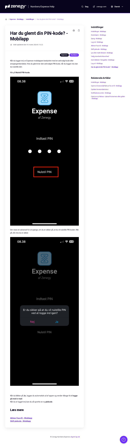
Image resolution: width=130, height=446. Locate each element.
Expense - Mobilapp (16, 19)
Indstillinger (30, 19)
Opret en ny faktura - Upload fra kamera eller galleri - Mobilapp (108, 97)
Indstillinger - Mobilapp (98, 31)
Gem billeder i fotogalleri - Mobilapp (102, 60)
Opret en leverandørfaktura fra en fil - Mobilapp (106, 86)
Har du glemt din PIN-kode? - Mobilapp (50, 19)
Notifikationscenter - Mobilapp (101, 93)
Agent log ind (75, 437)
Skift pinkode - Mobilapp (98, 49)
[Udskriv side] (74, 30)
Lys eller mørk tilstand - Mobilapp (102, 53)
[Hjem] (15, 7)
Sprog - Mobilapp (96, 39)
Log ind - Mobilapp (97, 42)
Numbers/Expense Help (42, 6)
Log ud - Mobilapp (96, 63)
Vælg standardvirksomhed (100, 56)
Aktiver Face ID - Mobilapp (99, 46)
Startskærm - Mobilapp (98, 35)
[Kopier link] (79, 30)
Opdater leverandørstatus (99, 89)
